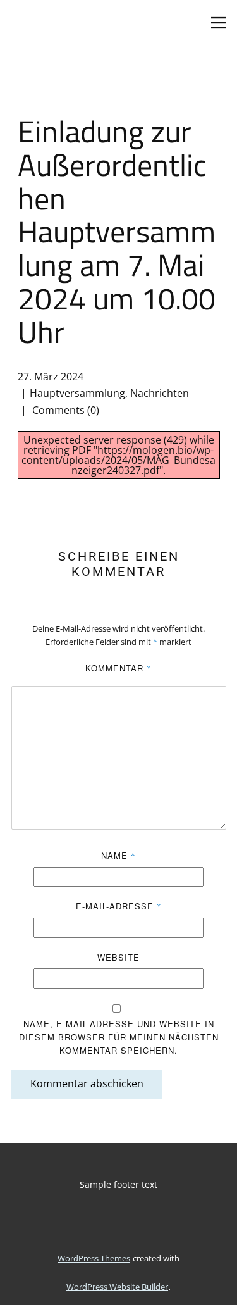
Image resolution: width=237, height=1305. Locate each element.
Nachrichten (159, 393)
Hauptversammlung (77, 393)
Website (118, 957)
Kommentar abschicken (86, 1083)
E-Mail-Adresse (119, 906)
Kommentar (118, 668)
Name (118, 855)
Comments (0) (64, 410)
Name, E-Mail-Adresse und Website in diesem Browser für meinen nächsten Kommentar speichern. (119, 1037)
